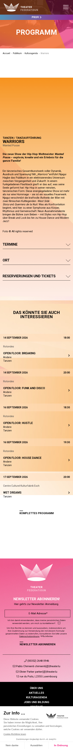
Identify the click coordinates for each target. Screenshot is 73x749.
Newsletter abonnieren (37, 644)
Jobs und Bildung (36, 702)
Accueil (6, 53)
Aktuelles (36, 692)
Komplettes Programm (36, 513)
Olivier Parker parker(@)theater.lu (38, 671)
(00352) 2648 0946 (38, 660)
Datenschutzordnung (29, 636)
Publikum (17, 53)
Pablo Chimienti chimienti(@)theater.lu (37, 666)
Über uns (36, 688)
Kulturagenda (31, 53)
